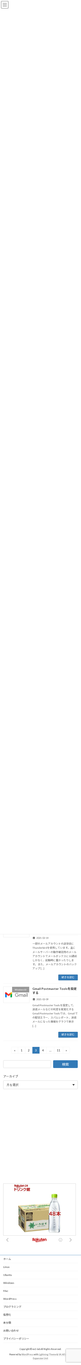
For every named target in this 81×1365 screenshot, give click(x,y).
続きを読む (68, 977)
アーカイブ (10, 1076)
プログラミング (12, 1306)
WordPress (10, 1298)
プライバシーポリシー (16, 1338)
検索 (65, 1064)
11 (58, 1051)
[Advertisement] (40, 1137)
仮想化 (7, 1314)
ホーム (7, 1259)
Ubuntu (7, 1274)
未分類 (7, 1322)
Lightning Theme (47, 1354)
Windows (8, 1282)
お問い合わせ (11, 1330)
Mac (5, 1290)
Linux (6, 1267)
